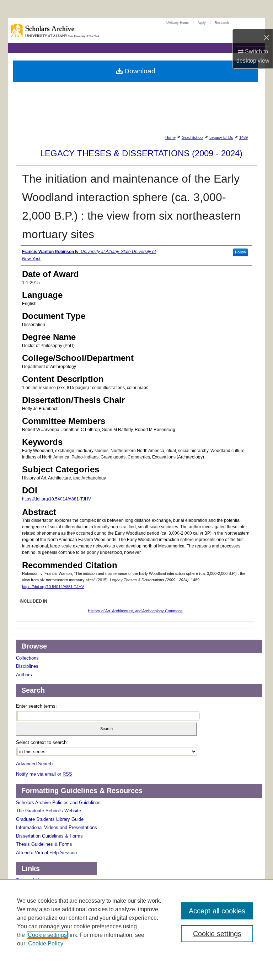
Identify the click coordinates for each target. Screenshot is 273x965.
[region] (136, 922)
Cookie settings (47, 935)
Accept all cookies (217, 911)
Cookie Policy (45, 943)
